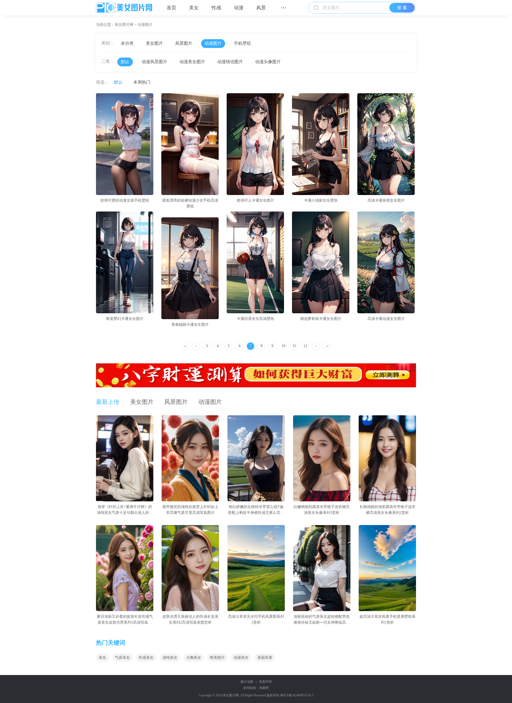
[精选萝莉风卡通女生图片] (320, 262)
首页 (171, 7)
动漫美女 (241, 658)
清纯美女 (169, 658)
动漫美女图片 (192, 61)
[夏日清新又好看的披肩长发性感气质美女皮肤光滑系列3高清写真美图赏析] (124, 568)
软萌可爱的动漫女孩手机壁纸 (125, 200)
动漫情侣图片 (230, 61)
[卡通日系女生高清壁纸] (255, 262)
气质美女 (122, 658)
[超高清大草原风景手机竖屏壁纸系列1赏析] (387, 568)
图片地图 (247, 682)
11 (294, 346)
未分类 (127, 43)
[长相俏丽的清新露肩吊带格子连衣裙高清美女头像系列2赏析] (387, 458)
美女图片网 (124, 25)
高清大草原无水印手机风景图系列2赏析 (256, 619)
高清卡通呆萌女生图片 (386, 200)
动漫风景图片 (154, 61)
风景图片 (183, 43)
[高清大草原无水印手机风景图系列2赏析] (256, 568)
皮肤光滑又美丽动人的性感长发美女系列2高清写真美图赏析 (190, 619)
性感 (216, 7)
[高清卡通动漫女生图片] (386, 262)
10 (283, 346)
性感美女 (146, 658)
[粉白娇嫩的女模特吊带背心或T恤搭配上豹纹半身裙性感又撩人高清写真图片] (256, 458)
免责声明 (265, 682)
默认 (125, 61)
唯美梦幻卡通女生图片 (124, 319)
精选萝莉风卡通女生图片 (320, 319)
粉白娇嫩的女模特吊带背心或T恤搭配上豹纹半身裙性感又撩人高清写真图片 (256, 510)
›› (327, 346)
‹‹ (185, 346)
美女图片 (154, 43)
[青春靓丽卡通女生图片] (190, 268)
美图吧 (264, 688)
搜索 (402, 7)
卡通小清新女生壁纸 (321, 200)
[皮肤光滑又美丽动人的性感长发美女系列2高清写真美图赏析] (190, 568)
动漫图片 (145, 25)
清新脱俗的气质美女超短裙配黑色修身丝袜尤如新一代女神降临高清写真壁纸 (322, 620)
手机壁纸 (242, 43)
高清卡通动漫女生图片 (386, 319)
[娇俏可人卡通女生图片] (255, 144)
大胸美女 (193, 658)
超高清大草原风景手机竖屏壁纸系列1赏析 (387, 619)
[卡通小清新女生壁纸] (320, 144)
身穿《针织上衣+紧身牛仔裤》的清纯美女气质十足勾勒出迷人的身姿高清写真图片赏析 (125, 510)
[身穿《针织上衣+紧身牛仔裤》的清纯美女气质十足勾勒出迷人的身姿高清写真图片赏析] (124, 458)
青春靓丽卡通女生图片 (190, 325)
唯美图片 (217, 658)
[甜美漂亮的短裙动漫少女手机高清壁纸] (190, 144)
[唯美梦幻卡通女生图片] (124, 262)
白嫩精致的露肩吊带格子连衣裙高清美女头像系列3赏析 (322, 510)
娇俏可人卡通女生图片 (255, 200)
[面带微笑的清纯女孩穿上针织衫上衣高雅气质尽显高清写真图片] (190, 458)
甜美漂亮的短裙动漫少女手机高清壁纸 (190, 203)
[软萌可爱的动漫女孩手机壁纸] (124, 144)
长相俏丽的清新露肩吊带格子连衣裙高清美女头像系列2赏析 (387, 510)
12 (305, 346)
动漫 (238, 7)
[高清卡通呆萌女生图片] (386, 144)
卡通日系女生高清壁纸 (255, 319)
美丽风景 (264, 658)
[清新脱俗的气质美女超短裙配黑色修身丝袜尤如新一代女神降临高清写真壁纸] (321, 568)
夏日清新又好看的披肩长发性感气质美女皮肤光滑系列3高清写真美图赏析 (125, 620)
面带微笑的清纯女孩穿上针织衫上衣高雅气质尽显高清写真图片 (190, 510)
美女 (194, 7)
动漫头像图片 (268, 61)
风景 (261, 7)
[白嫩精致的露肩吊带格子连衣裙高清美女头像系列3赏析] (321, 458)
